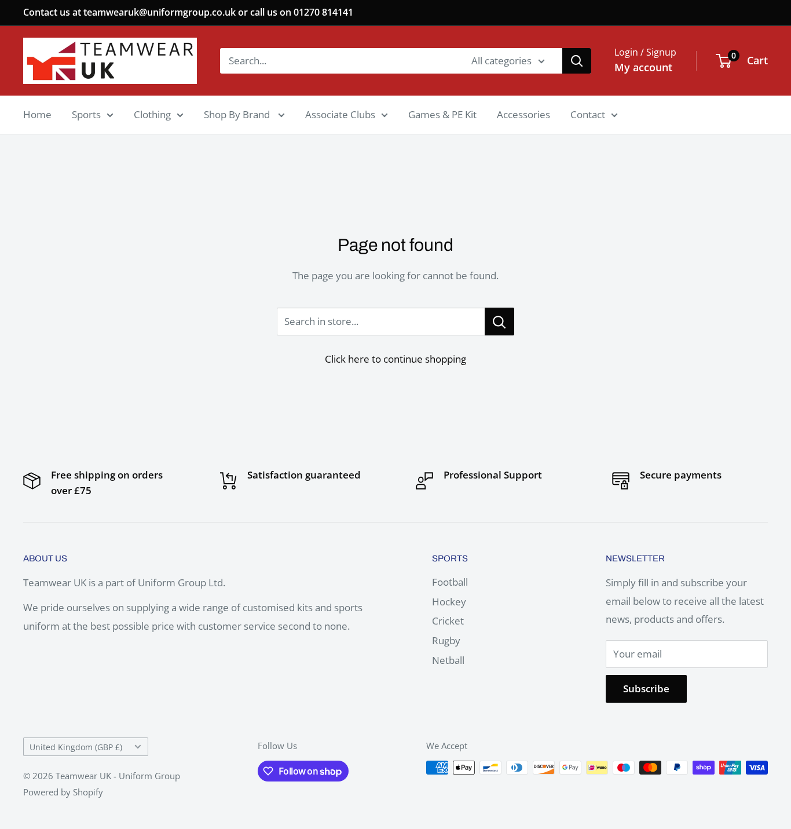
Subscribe (646, 688)
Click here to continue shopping (395, 359)
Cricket (448, 620)
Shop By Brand (238, 114)
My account (643, 67)
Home (37, 114)
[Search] (576, 61)
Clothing (152, 114)
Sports (86, 114)
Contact (587, 114)
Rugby (446, 640)
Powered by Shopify (63, 792)
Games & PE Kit (442, 114)
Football (450, 582)
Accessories (523, 114)
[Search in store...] (499, 321)
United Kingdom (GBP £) (76, 747)
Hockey (449, 601)
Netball (448, 660)
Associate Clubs (340, 114)
